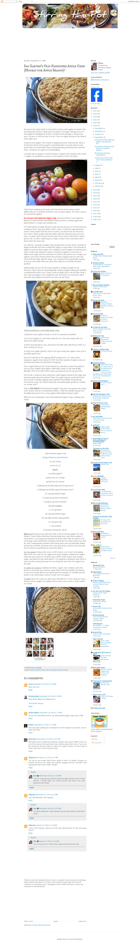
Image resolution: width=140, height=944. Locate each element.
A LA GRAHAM (98, 476)
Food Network (62, 457)
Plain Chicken (98, 639)
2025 (95, 111)
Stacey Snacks (98, 314)
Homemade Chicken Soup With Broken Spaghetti (102, 397)
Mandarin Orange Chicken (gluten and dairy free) (107, 304)
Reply (30, 690)
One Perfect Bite (99, 490)
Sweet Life (97, 606)
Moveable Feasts (99, 667)
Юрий (30, 684)
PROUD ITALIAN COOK (101, 394)
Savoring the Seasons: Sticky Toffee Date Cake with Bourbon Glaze (106, 454)
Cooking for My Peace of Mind (102, 653)
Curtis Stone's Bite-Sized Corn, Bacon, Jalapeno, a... (103, 159)
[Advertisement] (70, 42)
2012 (95, 211)
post (37, 687)
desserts (38, 670)
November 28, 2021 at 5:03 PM (50, 776)
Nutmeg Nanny (98, 615)
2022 (95, 120)
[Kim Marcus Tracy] (96, 101)
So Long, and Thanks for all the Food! (106, 521)
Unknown (32, 757)
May (97, 174)
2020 (95, 126)
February (98, 183)
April (97, 177)
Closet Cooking (98, 581)
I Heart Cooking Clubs (53, 670)
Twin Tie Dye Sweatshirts (102, 634)
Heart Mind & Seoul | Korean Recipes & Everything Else (101, 440)
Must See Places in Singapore (106, 274)
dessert (32, 670)
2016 (95, 199)
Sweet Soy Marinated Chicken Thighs (100, 618)
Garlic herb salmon (99, 601)
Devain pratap (33, 696)
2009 (95, 220)
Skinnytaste (97, 572)
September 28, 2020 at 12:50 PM (44, 684)
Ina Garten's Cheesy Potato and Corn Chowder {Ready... (104, 148)
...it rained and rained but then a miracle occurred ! (107, 494)
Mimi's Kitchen (98, 532)
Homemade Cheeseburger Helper (105, 406)
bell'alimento (98, 624)
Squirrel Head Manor (101, 381)
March (97, 180)
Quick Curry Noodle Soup (105, 683)
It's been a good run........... (106, 383)
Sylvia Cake (105, 464)
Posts (95, 739)
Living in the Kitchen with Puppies (102, 517)
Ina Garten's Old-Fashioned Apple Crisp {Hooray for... (104, 141)
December (99, 128)
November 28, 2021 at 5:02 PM (50, 808)
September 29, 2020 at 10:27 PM (48, 739)
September (99, 137)
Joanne (31, 725)
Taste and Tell (98, 254)
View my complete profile (100, 73)
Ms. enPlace (97, 545)
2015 (95, 202)
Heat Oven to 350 (99, 694)
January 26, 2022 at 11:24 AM (46, 825)
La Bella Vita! (98, 292)
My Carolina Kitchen (100, 503)
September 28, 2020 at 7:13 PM (51, 713)
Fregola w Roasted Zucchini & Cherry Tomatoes (107, 318)
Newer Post (28, 921)
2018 (95, 193)
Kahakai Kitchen (99, 363)
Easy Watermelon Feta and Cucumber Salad (102, 419)
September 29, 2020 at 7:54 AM (45, 725)
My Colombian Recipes (101, 285)
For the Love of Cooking (101, 591)
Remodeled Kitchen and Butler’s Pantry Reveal (106, 507)
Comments (97, 743)
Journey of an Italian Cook (102, 463)
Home (56, 921)
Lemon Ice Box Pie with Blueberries (106, 657)
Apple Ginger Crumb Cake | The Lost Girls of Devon (106, 429)
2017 (95, 196)
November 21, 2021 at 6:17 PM (47, 757)
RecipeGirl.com (98, 565)
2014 (95, 205)
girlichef (96, 425)
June (97, 171)
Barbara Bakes (98, 263)
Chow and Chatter (99, 271)
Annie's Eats (97, 632)
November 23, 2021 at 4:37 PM (47, 795)
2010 (95, 217)
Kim (34, 776)
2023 (95, 117)
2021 (95, 123)
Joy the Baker (98, 416)
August (97, 165)
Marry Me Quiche (99, 567)
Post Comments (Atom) (42, 925)
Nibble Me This (98, 336)
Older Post (82, 921)
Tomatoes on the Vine (101, 448)
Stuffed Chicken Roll (100, 287)
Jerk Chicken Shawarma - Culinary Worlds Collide (106, 340)
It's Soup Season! (106, 351)
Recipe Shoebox (98, 300)
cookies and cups (99, 708)
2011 (95, 214)
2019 (95, 190)
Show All (112, 558)
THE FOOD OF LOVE (100, 403)
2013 (95, 208)
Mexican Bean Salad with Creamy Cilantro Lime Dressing (101, 584)
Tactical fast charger (35, 703)
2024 (95, 114)
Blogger (80, 939)
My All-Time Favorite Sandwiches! (102, 154)
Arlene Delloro (33, 713)
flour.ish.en (32, 739)
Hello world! (97, 443)
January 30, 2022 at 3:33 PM (49, 841)
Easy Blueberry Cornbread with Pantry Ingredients (102, 265)
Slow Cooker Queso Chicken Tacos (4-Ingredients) (106, 643)
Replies (33, 772)
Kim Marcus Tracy (95, 87)
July (96, 168)
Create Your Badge (95, 103)
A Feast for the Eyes (100, 327)
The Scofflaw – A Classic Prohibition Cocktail (101, 626)
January (98, 186)
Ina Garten (64, 670)
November (99, 131)
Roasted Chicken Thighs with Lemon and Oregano (106, 672)
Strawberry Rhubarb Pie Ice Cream (106, 535)
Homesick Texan (99, 600)
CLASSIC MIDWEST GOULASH (104, 480)
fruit (43, 670)
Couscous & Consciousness (102, 681)
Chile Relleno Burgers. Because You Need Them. (107, 548)
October (98, 134)
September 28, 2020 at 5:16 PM (50, 696)
